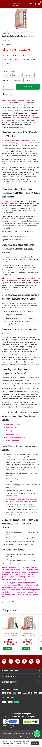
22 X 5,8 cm (29, 80)
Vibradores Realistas (19, 32)
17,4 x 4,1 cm (7, 80)
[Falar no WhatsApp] (37, 733)
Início (3, 32)
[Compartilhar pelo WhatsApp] (2, 602)
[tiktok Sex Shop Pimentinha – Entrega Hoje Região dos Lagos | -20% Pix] (24, 661)
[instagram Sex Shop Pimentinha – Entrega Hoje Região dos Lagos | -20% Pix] (4, 661)
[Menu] (3, 4)
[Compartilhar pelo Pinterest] (13, 602)
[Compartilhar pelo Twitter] (9, 602)
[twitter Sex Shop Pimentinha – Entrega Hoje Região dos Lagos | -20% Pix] (31, 661)
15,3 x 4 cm (17, 75)
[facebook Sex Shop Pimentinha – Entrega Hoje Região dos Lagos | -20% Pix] (11, 661)
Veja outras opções (8, 71)
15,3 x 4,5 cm (29, 75)
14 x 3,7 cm (6, 75)
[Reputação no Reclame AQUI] (31, 723)
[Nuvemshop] (21, 737)
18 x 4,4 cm (18, 80)
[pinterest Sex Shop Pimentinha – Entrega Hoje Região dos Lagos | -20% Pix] (38, 661)
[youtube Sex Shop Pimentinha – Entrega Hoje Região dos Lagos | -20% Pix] (17, 661)
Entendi (35, 743)
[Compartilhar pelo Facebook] (5, 602)
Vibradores (9, 32)
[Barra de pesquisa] (35, 4)
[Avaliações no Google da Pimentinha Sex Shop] (11, 723)
